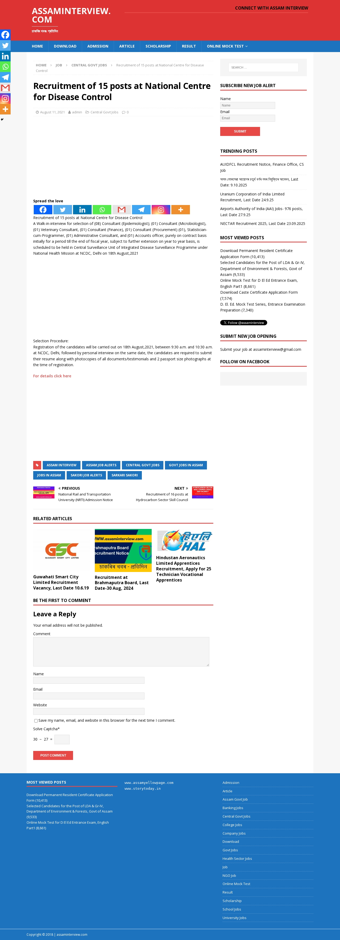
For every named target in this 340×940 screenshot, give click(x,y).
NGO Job (229, 875)
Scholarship (158, 46)
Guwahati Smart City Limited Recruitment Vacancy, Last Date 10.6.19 (61, 582)
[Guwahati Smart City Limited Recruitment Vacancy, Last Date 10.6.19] (61, 550)
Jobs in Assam (49, 475)
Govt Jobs (230, 850)
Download (65, 46)
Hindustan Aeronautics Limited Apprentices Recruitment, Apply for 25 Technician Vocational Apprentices (183, 569)
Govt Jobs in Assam (186, 465)
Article (127, 46)
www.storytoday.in (143, 789)
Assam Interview (61, 465)
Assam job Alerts (101, 465)
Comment (41, 633)
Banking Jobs (233, 807)
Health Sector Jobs (237, 858)
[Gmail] (121, 209)
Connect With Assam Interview (271, 8)
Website (40, 704)
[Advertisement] (123, 159)
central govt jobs (142, 465)
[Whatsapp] (102, 209)
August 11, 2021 (52, 112)
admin (77, 112)
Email (37, 689)
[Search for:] (263, 67)
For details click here (52, 375)
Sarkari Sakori (125, 475)
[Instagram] (161, 209)
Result (189, 46)
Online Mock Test (225, 46)
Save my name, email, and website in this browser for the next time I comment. (107, 720)
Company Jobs (234, 833)
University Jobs (234, 917)
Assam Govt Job (235, 799)
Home (37, 46)
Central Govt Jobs (104, 112)
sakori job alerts (86, 475)
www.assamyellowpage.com (149, 783)
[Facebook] (43, 209)
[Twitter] (62, 209)
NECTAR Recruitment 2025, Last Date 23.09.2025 (262, 223)
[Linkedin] (82, 209)
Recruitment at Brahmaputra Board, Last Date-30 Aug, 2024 (122, 582)
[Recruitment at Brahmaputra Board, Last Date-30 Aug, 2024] (123, 550)
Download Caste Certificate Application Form (259, 292)
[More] (180, 209)
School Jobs (232, 909)
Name (38, 673)
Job (59, 65)
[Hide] (2, 119)
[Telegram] (141, 209)
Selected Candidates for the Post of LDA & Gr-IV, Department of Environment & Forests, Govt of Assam (262, 268)
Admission (97, 46)
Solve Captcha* (46, 728)
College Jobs (232, 824)
